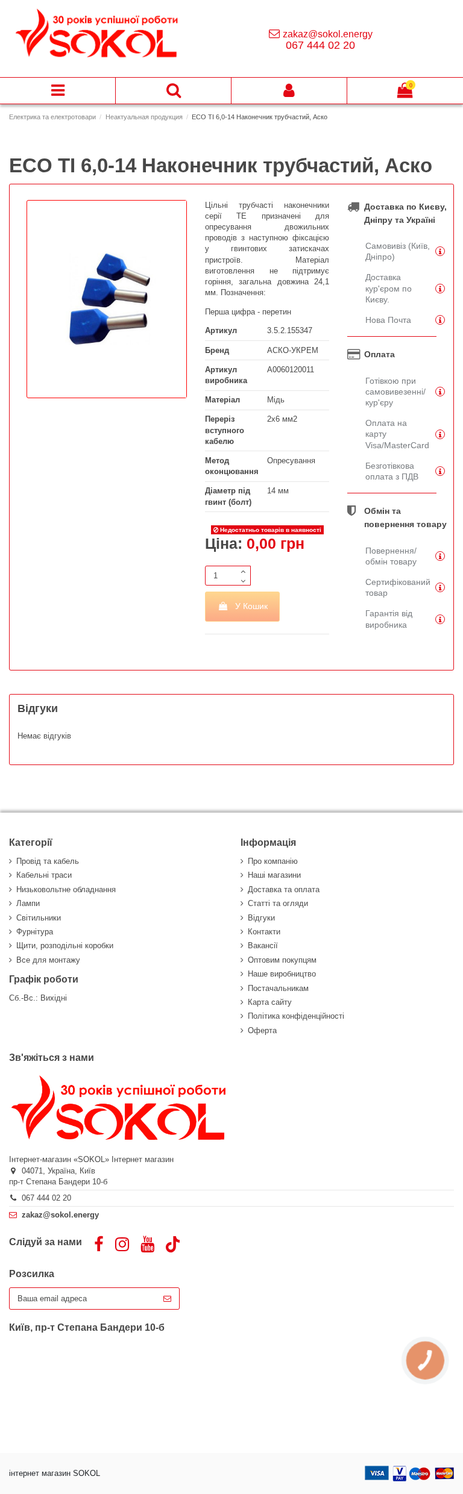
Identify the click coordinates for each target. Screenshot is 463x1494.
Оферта (262, 1030)
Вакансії (263, 945)
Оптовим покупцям (282, 959)
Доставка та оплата (284, 889)
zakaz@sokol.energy (328, 34)
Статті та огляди (278, 903)
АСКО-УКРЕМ (292, 350)
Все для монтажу (48, 959)
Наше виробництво (282, 973)
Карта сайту (270, 1002)
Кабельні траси (44, 875)
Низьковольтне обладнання (66, 889)
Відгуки (261, 917)
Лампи (28, 903)
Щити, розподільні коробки (64, 945)
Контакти (264, 931)
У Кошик (251, 606)
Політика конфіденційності (296, 1015)
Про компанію (273, 861)
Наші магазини (274, 875)
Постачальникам (278, 988)
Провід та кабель (47, 861)
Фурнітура (34, 931)
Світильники (38, 917)
